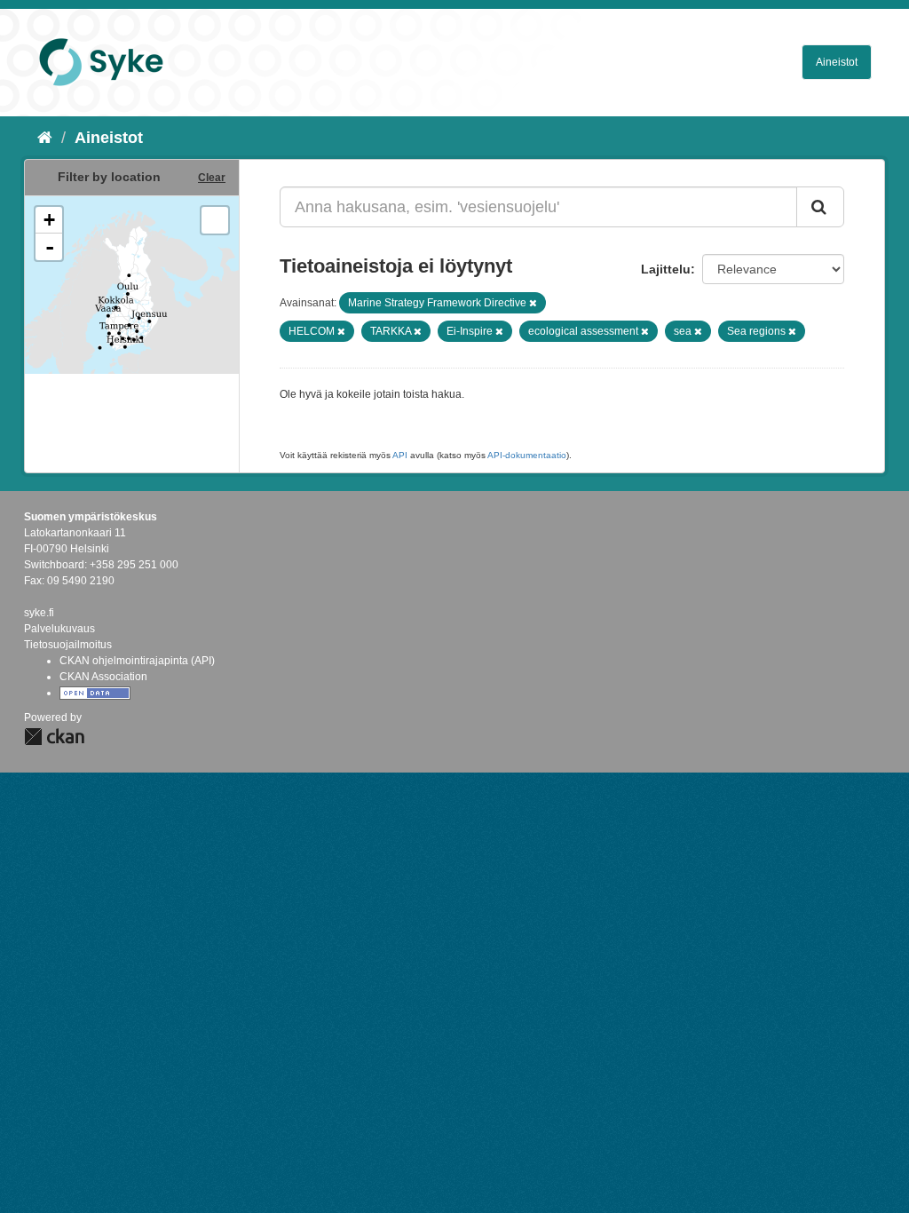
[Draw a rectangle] (215, 220)
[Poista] (533, 302)
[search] (820, 206)
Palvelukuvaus (59, 628)
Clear (211, 177)
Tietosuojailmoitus (68, 644)
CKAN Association (103, 676)
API (399, 455)
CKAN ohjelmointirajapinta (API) (137, 660)
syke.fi (39, 612)
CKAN (54, 736)
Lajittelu (666, 269)
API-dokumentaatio (526, 455)
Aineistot (837, 62)
